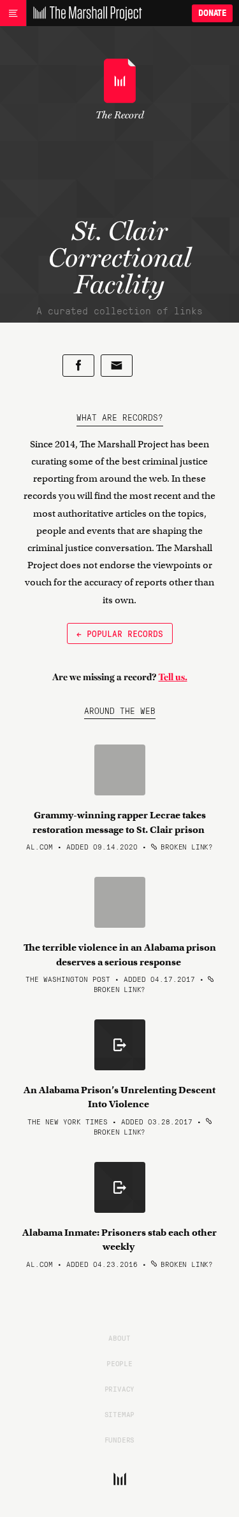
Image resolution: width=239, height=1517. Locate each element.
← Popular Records (119, 633)
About (119, 1337)
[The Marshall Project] (84, 13)
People (119, 1363)
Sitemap (120, 1414)
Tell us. (173, 677)
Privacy (120, 1388)
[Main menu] (13, 13)
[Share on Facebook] (78, 365)
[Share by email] (117, 365)
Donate (212, 13)
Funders (120, 1439)
